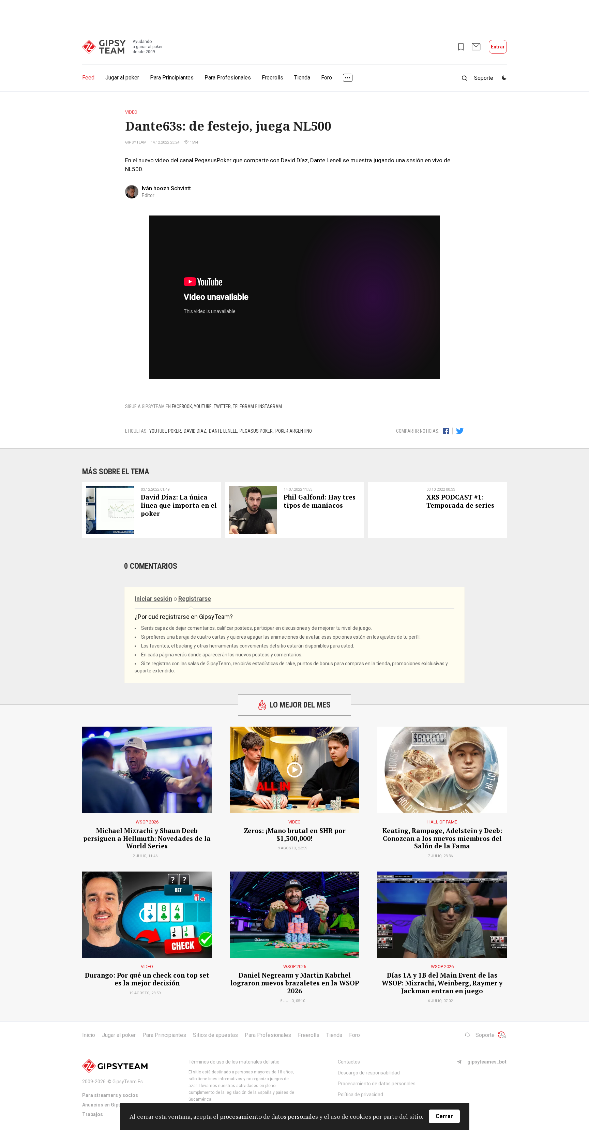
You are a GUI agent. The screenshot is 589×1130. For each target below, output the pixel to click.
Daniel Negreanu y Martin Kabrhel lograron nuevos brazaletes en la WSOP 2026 (294, 983)
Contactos (349, 1062)
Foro (326, 77)
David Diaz (195, 431)
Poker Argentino (293, 431)
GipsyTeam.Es (127, 1081)
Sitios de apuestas (215, 1035)
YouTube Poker (165, 431)
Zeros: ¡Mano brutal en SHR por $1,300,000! (295, 835)
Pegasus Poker (256, 431)
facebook (182, 406)
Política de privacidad (360, 1094)
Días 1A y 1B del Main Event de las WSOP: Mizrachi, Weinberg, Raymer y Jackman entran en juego (442, 983)
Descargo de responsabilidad (369, 1072)
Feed (88, 77)
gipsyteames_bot (487, 1062)
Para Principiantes (172, 77)
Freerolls (272, 77)
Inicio (88, 1035)
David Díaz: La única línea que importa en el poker (179, 505)
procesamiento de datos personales (269, 1116)
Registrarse (194, 598)
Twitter (222, 406)
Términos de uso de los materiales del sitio (234, 1062)
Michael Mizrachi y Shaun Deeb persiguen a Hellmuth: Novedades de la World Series (147, 838)
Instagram (270, 406)
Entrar (498, 46)
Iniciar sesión (153, 598)
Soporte (485, 1035)
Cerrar (444, 1116)
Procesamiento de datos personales (377, 1083)
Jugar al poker (122, 77)
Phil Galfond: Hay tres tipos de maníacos (320, 501)
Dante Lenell (223, 431)
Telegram (243, 406)
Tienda (302, 77)
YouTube (203, 406)
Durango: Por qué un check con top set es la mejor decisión (147, 979)
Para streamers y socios (110, 1095)
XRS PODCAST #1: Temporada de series (460, 501)
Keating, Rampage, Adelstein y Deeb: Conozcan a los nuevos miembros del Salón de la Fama (442, 838)
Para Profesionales (228, 77)
